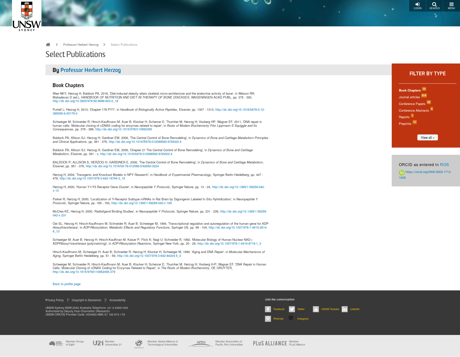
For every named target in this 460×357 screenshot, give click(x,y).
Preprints (407, 123)
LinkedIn (355, 309)
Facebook (278, 309)
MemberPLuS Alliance (297, 343)
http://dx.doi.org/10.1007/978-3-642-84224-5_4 (149, 255)
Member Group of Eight (75, 343)
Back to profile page (66, 284)
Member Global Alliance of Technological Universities (163, 343)
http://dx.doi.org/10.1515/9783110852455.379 (84, 271)
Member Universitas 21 (113, 343)
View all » (427, 137)
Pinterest (278, 318)
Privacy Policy (55, 300)
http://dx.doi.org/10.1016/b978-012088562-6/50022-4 (136, 153)
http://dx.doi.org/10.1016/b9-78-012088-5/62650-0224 (122, 166)
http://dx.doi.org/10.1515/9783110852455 (123, 129)
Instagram (303, 318)
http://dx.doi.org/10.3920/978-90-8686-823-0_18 (85, 100)
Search (435, 8)
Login (417, 8)
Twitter (301, 309)
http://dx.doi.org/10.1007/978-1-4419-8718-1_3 (229, 243)
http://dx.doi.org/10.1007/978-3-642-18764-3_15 (92, 178)
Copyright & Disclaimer (86, 300)
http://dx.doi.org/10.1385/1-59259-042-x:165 (141, 203)
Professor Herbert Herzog (80, 44)
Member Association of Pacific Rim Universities (229, 343)
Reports (406, 117)
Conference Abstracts (415, 110)
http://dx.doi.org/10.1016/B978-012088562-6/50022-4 (145, 141)
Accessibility (117, 300)
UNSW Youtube (330, 309)
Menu (451, 8)
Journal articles (412, 97)
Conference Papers (414, 103)
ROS (444, 164)
